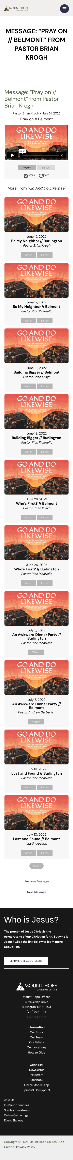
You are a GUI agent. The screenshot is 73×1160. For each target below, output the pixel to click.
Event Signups (13, 1120)
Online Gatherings (16, 1115)
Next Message (36, 892)
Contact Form (36, 1017)
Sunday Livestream (17, 1110)
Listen (45, 167)
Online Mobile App (36, 1085)
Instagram (36, 1075)
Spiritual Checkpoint (36, 1090)
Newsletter (36, 1070)
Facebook (36, 1080)
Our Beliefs (36, 1042)
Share (45, 175)
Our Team (36, 1037)
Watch (27, 167)
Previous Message (37, 881)
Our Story (36, 1032)
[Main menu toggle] (64, 8)
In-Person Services (16, 1105)
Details (31, 175)
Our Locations (36, 1047)
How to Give (36, 1053)
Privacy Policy (25, 1147)
